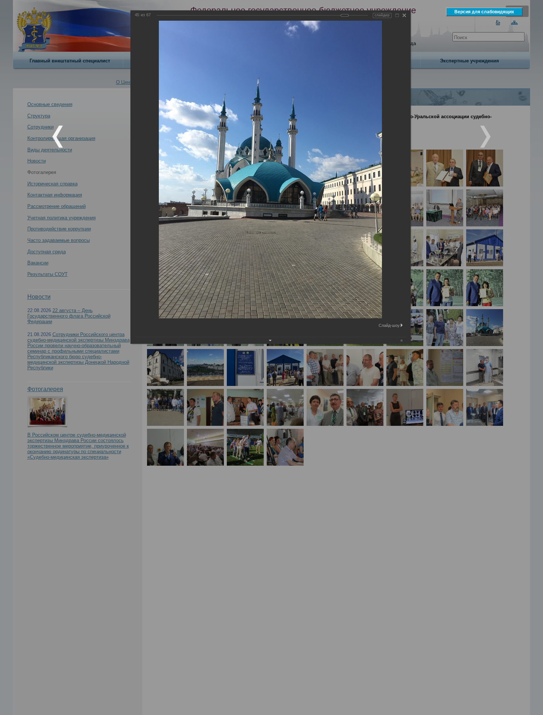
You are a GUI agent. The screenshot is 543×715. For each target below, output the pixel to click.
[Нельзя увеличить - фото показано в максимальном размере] (397, 15)
